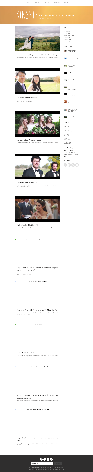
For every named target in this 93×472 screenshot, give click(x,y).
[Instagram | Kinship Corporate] (48, 459)
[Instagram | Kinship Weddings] (51, 459)
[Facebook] (41, 459)
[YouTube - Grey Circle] (77, 165)
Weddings (66, 156)
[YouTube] (44, 459)
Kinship (65, 154)
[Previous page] (33, 451)
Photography (70, 154)
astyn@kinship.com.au (48, 467)
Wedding (76, 154)
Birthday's (66, 150)
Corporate (66, 152)
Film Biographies (72, 152)
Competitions (72, 150)
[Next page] (42, 451)
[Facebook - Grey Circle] (65, 165)
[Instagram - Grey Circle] (69, 165)
